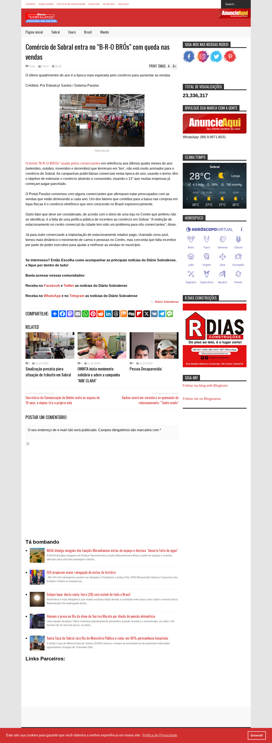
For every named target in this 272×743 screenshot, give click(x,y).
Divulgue (94, 4)
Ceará (72, 32)
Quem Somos (46, 4)
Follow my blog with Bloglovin (205, 385)
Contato (30, 4)
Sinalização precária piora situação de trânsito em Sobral (48, 371)
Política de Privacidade (71, 4)
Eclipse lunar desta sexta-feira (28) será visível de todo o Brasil (88, 594)
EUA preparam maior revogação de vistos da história (81, 572)
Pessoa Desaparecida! (146, 369)
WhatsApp (52, 296)
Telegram (76, 296)
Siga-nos (123, 4)
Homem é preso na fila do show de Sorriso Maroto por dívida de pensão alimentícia (101, 616)
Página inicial (34, 32)
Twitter (69, 285)
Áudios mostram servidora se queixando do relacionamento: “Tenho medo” (150, 400)
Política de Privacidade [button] (159, 735)
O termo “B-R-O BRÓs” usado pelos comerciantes (63, 163)
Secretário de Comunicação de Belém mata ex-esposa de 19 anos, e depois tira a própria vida (63, 400)
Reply (31, 66)
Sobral (55, 32)
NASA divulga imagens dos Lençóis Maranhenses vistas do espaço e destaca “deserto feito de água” (112, 550)
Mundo (104, 32)
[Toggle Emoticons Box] (28, 443)
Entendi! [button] (257, 735)
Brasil (88, 32)
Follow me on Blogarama (202, 399)
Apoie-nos (109, 4)
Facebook (52, 285)
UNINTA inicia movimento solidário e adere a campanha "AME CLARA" (99, 374)
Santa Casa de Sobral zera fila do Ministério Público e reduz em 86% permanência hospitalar (108, 638)
